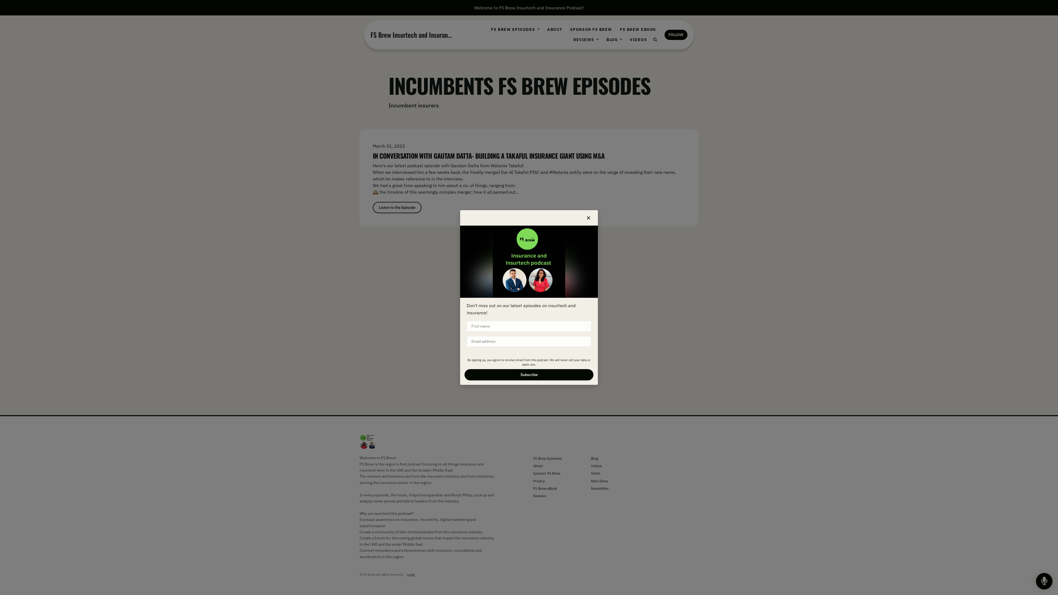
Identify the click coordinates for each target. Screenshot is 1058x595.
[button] (588, 218)
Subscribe (529, 374)
